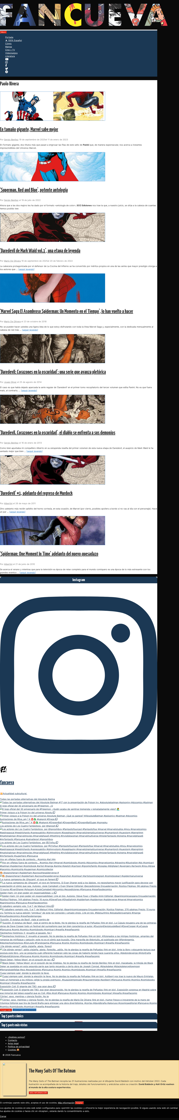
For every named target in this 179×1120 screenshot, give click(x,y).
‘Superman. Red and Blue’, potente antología (34, 190)
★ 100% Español (13, 40)
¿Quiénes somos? (16, 1037)
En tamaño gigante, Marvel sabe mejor (29, 129)
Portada (9, 37)
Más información (66, 1102)
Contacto (12, 1040)
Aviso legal (13, 1043)
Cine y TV (10, 50)
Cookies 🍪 (13, 1049)
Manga (8, 46)
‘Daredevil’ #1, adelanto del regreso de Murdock (36, 493)
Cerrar (3, 1116)
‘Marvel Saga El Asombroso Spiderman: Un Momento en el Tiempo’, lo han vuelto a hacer (66, 311)
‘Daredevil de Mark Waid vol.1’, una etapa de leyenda (40, 251)
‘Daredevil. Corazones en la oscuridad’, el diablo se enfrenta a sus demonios (57, 432)
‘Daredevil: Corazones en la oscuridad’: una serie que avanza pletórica (53, 372)
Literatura (10, 56)
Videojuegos (11, 53)
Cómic (8, 43)
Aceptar (79, 1103)
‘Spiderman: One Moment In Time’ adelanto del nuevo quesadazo (49, 554)
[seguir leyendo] (26, 269)
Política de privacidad (18, 1046)
